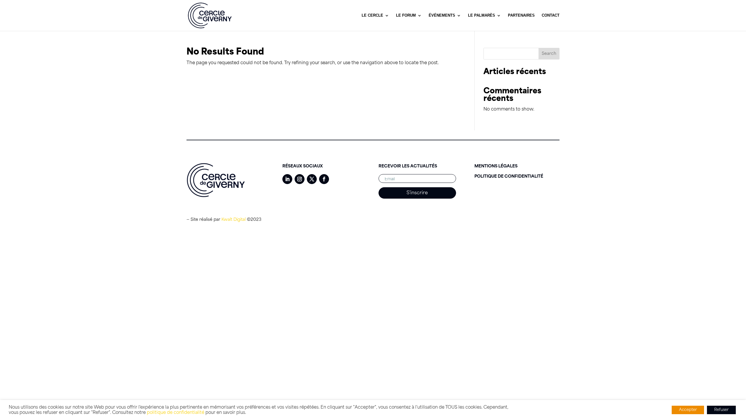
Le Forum (406, 15)
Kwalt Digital (233, 220)
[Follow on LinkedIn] (287, 179)
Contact (551, 15)
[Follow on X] (312, 179)
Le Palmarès (481, 15)
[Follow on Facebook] (324, 179)
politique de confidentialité (175, 412)
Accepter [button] (688, 410)
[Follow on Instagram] (300, 179)
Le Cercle (372, 15)
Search (549, 54)
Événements (442, 15)
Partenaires (521, 15)
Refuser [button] (721, 410)
